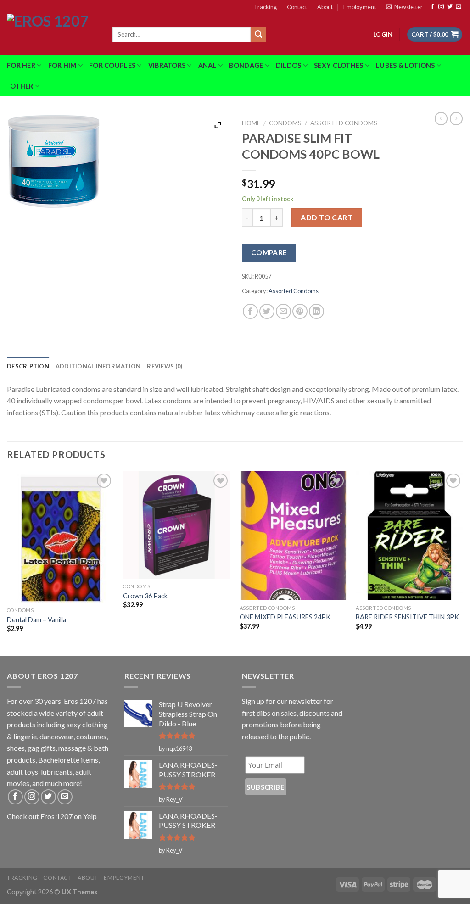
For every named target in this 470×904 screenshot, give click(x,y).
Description (28, 366)
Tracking (265, 7)
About (325, 7)
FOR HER (21, 65)
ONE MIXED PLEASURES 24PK (285, 617)
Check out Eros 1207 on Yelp (52, 816)
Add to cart (326, 217)
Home (251, 123)
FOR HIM (62, 65)
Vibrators (167, 65)
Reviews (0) (164, 366)
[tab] (28, 366)
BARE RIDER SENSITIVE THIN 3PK (407, 617)
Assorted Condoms (343, 123)
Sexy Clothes (338, 65)
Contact (297, 7)
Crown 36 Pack (145, 596)
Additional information (98, 366)
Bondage (246, 65)
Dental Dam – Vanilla (36, 620)
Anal (207, 65)
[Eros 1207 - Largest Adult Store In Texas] (53, 34)
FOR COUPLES (112, 65)
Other (21, 86)
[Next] (463, 562)
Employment (359, 7)
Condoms (285, 123)
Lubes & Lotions (405, 65)
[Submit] (258, 34)
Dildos (289, 65)
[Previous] (7, 562)
